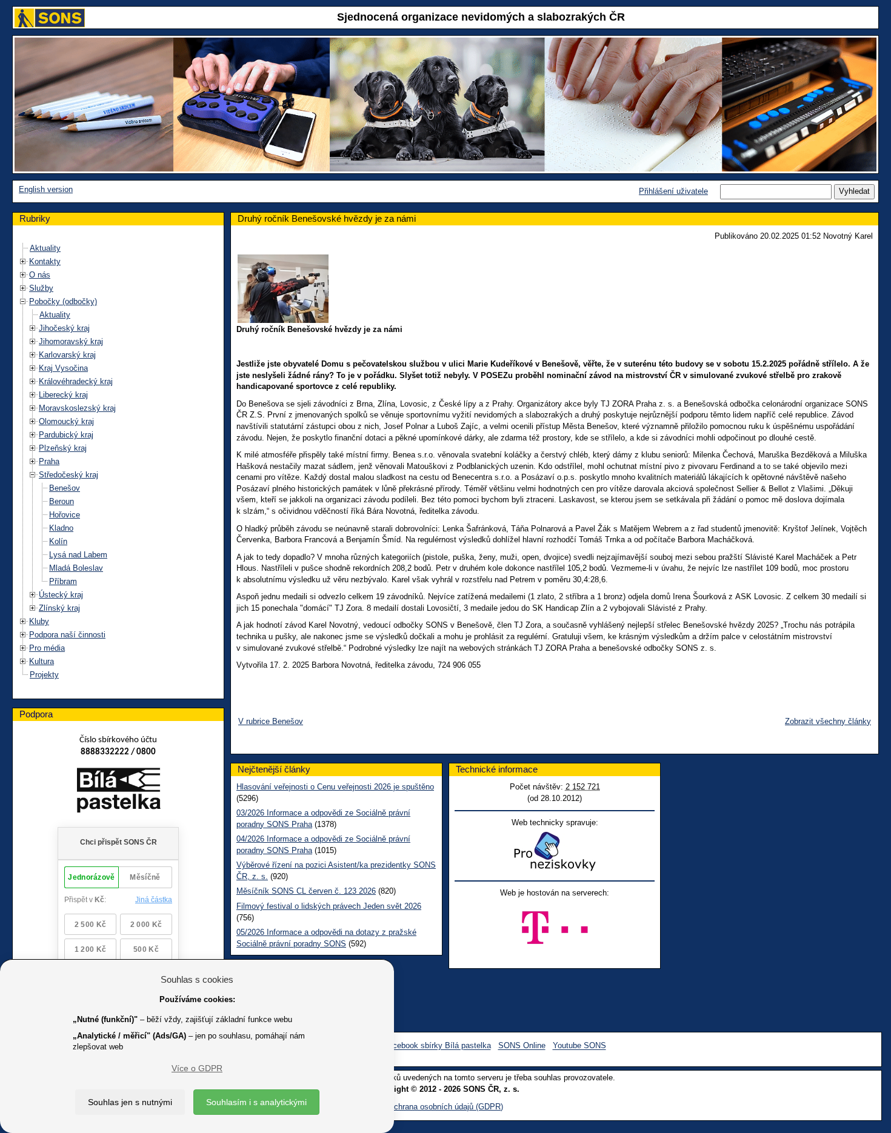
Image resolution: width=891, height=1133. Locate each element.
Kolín (58, 541)
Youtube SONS (579, 1046)
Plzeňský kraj (63, 448)
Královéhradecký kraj (76, 381)
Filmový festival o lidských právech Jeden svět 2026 (328, 906)
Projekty (44, 674)
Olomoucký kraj (66, 421)
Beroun (61, 501)
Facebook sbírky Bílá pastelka (437, 1046)
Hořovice (64, 514)
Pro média (47, 648)
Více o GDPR (197, 1068)
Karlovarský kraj (67, 354)
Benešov (64, 488)
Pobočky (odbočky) (63, 301)
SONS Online (522, 1046)
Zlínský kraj (59, 608)
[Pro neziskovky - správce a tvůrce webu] (554, 851)
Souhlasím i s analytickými (256, 1102)
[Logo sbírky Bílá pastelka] (118, 792)
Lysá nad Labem (78, 554)
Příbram (63, 581)
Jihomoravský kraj (71, 341)
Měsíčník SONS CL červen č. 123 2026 (306, 890)
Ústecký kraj (61, 594)
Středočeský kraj (68, 474)
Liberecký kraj (63, 394)
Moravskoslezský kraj (77, 408)
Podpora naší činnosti (67, 634)
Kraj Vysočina (63, 368)
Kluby (39, 621)
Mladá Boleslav (76, 568)
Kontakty (45, 261)
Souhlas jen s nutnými (130, 1102)
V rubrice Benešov (270, 721)
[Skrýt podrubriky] (23, 301)
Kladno (61, 528)
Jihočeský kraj (64, 328)
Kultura (41, 661)
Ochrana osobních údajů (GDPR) (445, 1106)
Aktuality (45, 248)
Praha (49, 461)
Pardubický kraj (66, 434)
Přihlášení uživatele (673, 191)
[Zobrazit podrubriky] (23, 261)
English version (46, 189)
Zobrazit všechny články (828, 721)
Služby (41, 288)
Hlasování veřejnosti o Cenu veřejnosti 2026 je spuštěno (335, 786)
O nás (39, 274)
